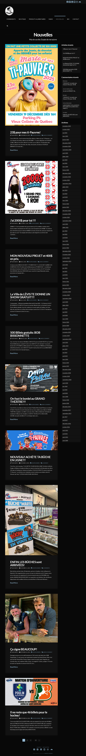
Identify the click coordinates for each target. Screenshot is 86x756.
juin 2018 (65, 386)
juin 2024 (65, 160)
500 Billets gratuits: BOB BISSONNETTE (25, 334)
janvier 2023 (66, 207)
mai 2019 (65, 352)
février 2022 (66, 244)
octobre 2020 (66, 295)
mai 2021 (65, 271)
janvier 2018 (66, 403)
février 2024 (66, 170)
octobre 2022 (66, 217)
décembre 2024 (67, 143)
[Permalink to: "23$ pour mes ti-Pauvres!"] (31, 85)
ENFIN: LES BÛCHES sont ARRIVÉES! (26, 563)
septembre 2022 (67, 220)
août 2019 (65, 342)
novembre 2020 (67, 291)
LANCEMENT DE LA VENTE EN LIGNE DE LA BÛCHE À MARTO (71, 106)
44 (35, 740)
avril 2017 (65, 420)
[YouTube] (74, 2)
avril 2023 (65, 197)
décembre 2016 (67, 423)
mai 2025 (65, 133)
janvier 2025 (66, 139)
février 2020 (66, 322)
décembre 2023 (67, 173)
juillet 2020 (65, 305)
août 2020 (65, 302)
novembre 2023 (67, 177)
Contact (39, 747)
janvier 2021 (66, 285)
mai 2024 (65, 163)
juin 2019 (65, 349)
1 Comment (45, 463)
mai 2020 (65, 312)
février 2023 (66, 204)
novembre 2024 (67, 146)
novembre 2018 (67, 373)
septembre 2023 (67, 183)
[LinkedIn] (72, 2)
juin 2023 (65, 190)
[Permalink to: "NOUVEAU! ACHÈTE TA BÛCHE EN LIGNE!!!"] (31, 440)
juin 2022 (65, 231)
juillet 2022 (65, 227)
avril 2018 (65, 393)
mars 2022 (65, 241)
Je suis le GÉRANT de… (69, 91)
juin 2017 (65, 417)
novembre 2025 (67, 126)
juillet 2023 (65, 187)
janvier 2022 (66, 248)
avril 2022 (65, 237)
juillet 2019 (65, 346)
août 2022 (65, 224)
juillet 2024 (65, 156)
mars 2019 (65, 359)
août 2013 (65, 437)
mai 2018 (65, 389)
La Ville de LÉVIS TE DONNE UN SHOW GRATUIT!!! (30, 295)
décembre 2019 (67, 329)
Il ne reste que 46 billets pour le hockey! (28, 713)
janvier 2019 (66, 366)
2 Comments (46, 568)
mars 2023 (65, 200)
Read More (14, 150)
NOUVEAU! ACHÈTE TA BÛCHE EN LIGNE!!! (30, 458)
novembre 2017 (67, 410)
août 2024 (65, 153)
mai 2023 (65, 193)
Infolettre (46, 747)
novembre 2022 (67, 214)
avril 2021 (65, 275)
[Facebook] (67, 2)
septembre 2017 (67, 413)
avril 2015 (65, 434)
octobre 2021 (66, 258)
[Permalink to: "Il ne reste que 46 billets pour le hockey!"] (31, 692)
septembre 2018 (67, 379)
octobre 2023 (66, 180)
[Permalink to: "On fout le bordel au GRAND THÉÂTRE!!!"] (31, 378)
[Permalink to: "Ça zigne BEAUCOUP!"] (31, 618)
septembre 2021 (67, 261)
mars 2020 (65, 319)
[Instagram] (77, 2)
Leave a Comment (47, 135)
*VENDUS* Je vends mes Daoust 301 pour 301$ (70, 83)
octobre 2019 (66, 335)
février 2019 (66, 362)
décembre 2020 (67, 288)
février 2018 (66, 400)
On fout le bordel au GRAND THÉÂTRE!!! (27, 400)
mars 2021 (65, 278)
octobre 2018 (66, 376)
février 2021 (66, 281)
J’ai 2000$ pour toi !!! (23, 220)
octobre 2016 (66, 427)
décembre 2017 (67, 406)
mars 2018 (65, 396)
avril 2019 (65, 356)
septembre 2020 (67, 298)
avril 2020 (65, 315)
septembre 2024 (67, 149)
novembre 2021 (67, 254)
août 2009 (65, 440)
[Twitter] (70, 2)
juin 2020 (65, 308)
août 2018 (65, 383)
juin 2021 (65, 268)
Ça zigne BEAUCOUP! (23, 649)
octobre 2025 (66, 129)
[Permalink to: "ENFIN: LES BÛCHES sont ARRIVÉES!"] (31, 520)
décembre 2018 (67, 369)
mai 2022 (65, 234)
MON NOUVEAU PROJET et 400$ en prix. (31, 257)
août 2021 (65, 264)
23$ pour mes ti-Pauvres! (25, 132)
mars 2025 (65, 136)
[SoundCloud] (79, 2)
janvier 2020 (66, 325)
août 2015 (65, 430)
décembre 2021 (67, 251)
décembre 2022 (67, 210)
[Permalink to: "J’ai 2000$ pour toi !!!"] (31, 187)
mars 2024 (65, 166)
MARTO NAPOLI (49, 753)
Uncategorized (36, 135)
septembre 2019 (67, 339)
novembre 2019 (67, 332)
